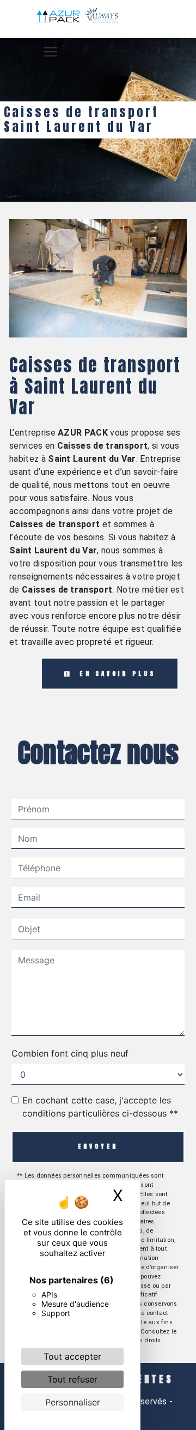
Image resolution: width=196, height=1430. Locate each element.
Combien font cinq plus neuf (69, 1053)
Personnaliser (72, 1402)
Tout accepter (72, 1356)
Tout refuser (72, 1379)
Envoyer (98, 1146)
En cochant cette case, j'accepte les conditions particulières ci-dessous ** (100, 1107)
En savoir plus (115, 673)
